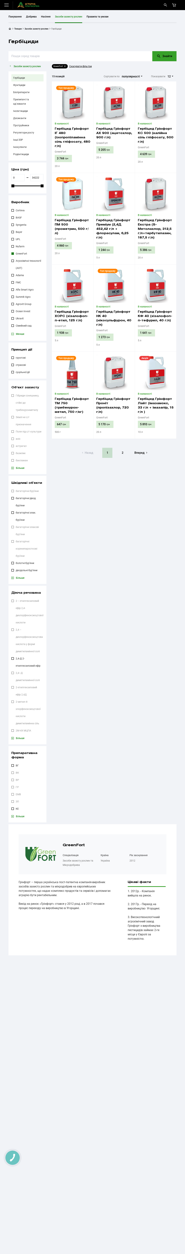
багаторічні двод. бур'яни (26, 502)
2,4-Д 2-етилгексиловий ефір (28, 662)
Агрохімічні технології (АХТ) (28, 264)
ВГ (17, 765)
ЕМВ (18, 794)
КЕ (17, 808)
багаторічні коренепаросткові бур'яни (26, 548)
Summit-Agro (23, 296)
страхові (21, 364)
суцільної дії (23, 372)
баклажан (22, 460)
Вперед (139, 452)
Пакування (15, 16)
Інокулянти (20, 147)
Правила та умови (97, 16)
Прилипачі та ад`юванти (21, 101)
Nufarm (20, 246)
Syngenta (21, 224)
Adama (20, 275)
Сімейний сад (23, 325)
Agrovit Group (23, 304)
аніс (18, 438)
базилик (21, 453)
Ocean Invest (23, 311)
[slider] (12, 185)
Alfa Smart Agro (25, 289)
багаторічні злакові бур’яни (27, 531)
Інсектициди (20, 111)
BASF (19, 217)
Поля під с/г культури (28, 431)
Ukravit (20, 318)
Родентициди (21, 154)
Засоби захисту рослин (68, 16)
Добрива (31, 16)
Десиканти (19, 118)
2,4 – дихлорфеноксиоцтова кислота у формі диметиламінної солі (29, 640)
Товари (18, 29)
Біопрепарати (21, 92)
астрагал (21, 446)
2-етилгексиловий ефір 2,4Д (26, 691)
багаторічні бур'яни (27, 491)
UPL (18, 239)
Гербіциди (19, 77)
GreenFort (21, 253)
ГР (17, 787)
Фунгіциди (19, 85)
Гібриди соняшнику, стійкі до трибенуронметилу (27, 402)
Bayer (19, 232)
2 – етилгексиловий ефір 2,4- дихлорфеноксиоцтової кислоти (29, 611)
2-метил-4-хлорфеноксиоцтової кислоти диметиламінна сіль (28, 712)
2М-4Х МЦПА (23, 730)
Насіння (46, 16)
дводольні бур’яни (26, 570)
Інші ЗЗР (18, 139)
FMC (18, 282)
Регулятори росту (23, 132)
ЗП (17, 801)
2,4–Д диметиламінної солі (28, 676)
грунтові (21, 357)
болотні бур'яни (25, 563)
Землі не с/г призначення (23, 421)
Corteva (20, 210)
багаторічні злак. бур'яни (26, 516)
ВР (17, 779)
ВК (17, 772)
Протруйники (21, 125)
